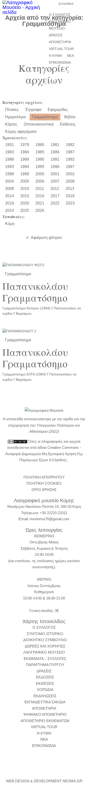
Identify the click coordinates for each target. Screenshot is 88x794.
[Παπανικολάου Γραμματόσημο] (44, 265)
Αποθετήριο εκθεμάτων (45, 721)
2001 (55, 174)
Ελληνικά (66, 4)
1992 (70, 159)
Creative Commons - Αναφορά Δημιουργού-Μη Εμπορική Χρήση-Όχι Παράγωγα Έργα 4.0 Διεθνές (44, 453)
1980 (39, 145)
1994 (24, 167)
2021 (39, 203)
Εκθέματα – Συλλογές (45, 659)
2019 (9, 203)
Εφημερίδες (58, 110)
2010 (24, 188)
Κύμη (9, 224)
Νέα (70, 56)
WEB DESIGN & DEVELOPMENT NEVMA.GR (44, 781)
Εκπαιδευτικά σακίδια (45, 702)
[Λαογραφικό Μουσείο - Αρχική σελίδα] (22, 7)
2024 (9, 210)
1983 (9, 152)
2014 (9, 196)
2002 (70, 174)
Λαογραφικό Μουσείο (60, 25)
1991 (55, 159)
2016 (39, 196)
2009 (9, 188)
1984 (24, 152)
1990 (39, 159)
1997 (70, 167)
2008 (70, 181)
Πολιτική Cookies (44, 483)
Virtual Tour (61, 49)
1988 (9, 159)
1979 (24, 145)
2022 (55, 203)
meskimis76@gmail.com (49, 519)
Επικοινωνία (60, 62)
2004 (9, 181)
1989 (24, 159)
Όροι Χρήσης (44, 490)
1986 (55, 152)
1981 (55, 145)
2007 (55, 181)
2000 (39, 174)
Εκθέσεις (68, 124)
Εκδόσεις (45, 677)
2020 (24, 203)
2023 (70, 203)
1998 (9, 174)
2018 (70, 196)
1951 (9, 145)
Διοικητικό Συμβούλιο (45, 640)
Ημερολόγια (15, 117)
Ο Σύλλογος (60, 15)
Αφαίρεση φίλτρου (44, 237)
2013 (70, 188)
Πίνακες (12, 110)
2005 (24, 181)
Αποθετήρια (60, 42)
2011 (39, 188)
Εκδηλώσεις (44, 696)
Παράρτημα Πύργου (45, 665)
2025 (24, 210)
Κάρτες (11, 124)
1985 (39, 152)
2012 (54, 188)
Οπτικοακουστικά (39, 124)
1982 (70, 145)
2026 (39, 210)
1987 (70, 152)
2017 (55, 196)
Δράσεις (56, 35)
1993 (9, 167)
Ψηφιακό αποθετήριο (44, 714)
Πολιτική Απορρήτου (44, 477)
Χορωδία (45, 689)
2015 (24, 196)
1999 (24, 174)
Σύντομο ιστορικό (45, 634)
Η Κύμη (55, 56)
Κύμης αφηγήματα (20, 131)
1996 (55, 167)
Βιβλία (69, 117)
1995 (39, 167)
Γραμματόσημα (45, 117)
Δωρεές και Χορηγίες (45, 646)
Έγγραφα (33, 110)
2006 (39, 181)
